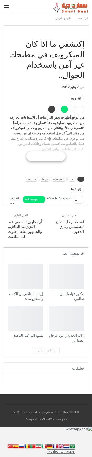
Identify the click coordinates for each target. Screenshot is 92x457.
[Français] (55, 446)
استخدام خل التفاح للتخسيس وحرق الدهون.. (70, 227)
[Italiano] (44, 446)
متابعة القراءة (45, 156)
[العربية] (72, 446)
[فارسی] (38, 446)
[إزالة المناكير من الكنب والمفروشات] (25, 276)
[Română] (27, 446)
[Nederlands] (67, 446)
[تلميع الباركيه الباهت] (25, 318)
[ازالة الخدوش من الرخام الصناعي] (66, 318)
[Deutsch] (50, 446)
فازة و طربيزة (82, 34)
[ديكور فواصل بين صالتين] (66, 276)
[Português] (33, 446)
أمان (72, 179)
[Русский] (21, 446)
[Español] (16, 446)
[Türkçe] (10, 446)
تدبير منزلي (58, 179)
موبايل (44, 179)
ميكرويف (31, 179)
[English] (61, 446)
